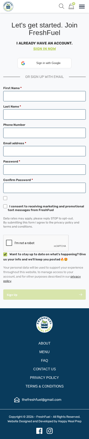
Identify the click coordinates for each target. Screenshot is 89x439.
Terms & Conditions (44, 386)
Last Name (18, 106)
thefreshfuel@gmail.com (41, 400)
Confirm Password (24, 180)
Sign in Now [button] (44, 49)
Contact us (44, 369)
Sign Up (12, 295)
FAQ (44, 360)
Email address (21, 143)
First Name (19, 88)
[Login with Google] (44, 63)
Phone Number (14, 125)
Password (18, 161)
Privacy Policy (44, 378)
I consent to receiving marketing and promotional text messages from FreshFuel (46, 208)
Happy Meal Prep (69, 421)
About (44, 343)
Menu (44, 352)
